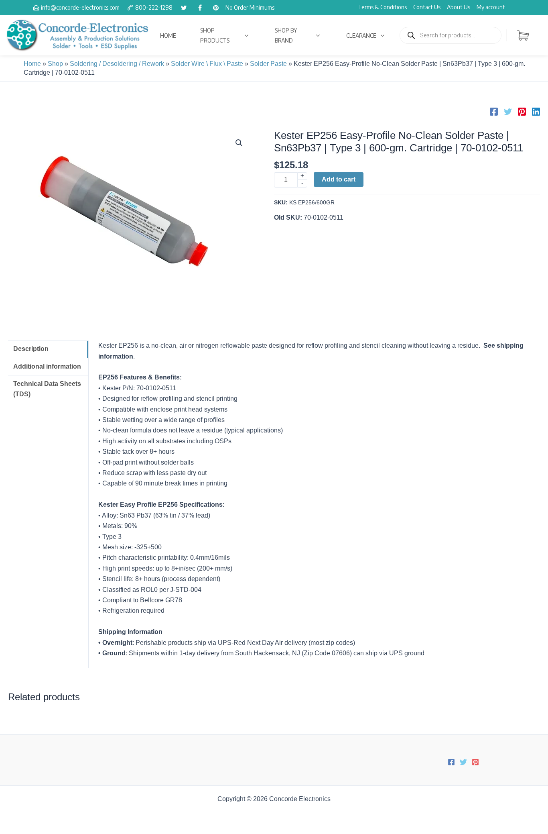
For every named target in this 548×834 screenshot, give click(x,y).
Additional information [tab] (47, 366)
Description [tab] (31, 348)
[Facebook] (494, 112)
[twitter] (184, 7)
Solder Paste (268, 63)
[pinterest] (216, 7)
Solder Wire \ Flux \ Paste (207, 63)
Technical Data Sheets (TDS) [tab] (47, 389)
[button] (239, 143)
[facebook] (200, 7)
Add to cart (338, 179)
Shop (55, 63)
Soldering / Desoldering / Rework (117, 63)
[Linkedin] (536, 112)
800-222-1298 (154, 7)
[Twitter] (508, 112)
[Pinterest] (522, 112)
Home (32, 63)
